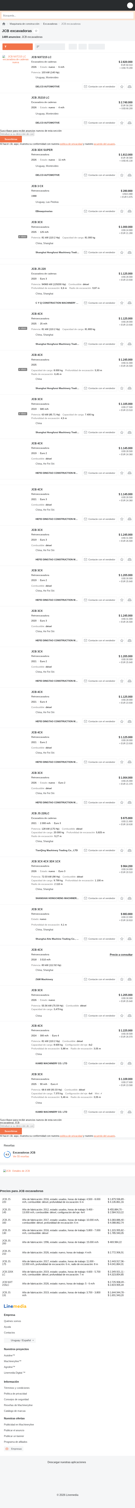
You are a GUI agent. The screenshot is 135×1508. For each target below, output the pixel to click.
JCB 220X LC (7, 1273)
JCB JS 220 (38, 268)
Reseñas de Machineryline (18, 1405)
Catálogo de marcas (15, 1410)
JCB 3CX (37, 222)
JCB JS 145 (6, 1211)
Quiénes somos (12, 1321)
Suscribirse (11, 139)
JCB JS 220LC (40, 813)
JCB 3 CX (37, 186)
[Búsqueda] (130, 15)
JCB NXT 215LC (7, 1283)
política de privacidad (71, 143)
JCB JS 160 (6, 1221)
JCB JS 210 (6, 1252)
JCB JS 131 (6, 1294)
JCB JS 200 (6, 1242)
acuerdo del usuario (104, 143)
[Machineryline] (4, 24)
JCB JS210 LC (40, 97)
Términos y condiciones (17, 1387)
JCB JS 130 (6, 1231)
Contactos (9, 1332)
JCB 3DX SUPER (42, 150)
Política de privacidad (15, 1393)
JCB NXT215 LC (41, 57)
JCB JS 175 (6, 1263)
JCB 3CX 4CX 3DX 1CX (45, 861)
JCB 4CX (37, 313)
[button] (130, 5)
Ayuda (7, 1326)
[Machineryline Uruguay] (23, 5)
